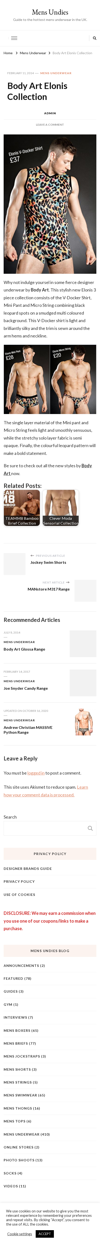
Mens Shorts (17, 1069)
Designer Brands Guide (28, 868)
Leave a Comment (50, 124)
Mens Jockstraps (22, 1056)
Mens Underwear (56, 73)
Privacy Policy (19, 881)
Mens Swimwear (20, 1095)
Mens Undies (50, 12)
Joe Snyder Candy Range (26, 688)
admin (50, 113)
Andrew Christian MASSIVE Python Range (28, 729)
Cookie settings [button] (19, 1234)
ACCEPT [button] (45, 1234)
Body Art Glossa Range (24, 649)
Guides (11, 991)
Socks (10, 1173)
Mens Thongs (18, 1108)
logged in (36, 773)
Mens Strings (18, 1082)
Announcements (21, 965)
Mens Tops (14, 1121)
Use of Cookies (19, 894)
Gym (8, 1004)
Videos (11, 1186)
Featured (13, 978)
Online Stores (18, 1147)
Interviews (15, 1017)
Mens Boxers (17, 1030)
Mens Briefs (16, 1043)
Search (10, 817)
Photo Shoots (19, 1160)
